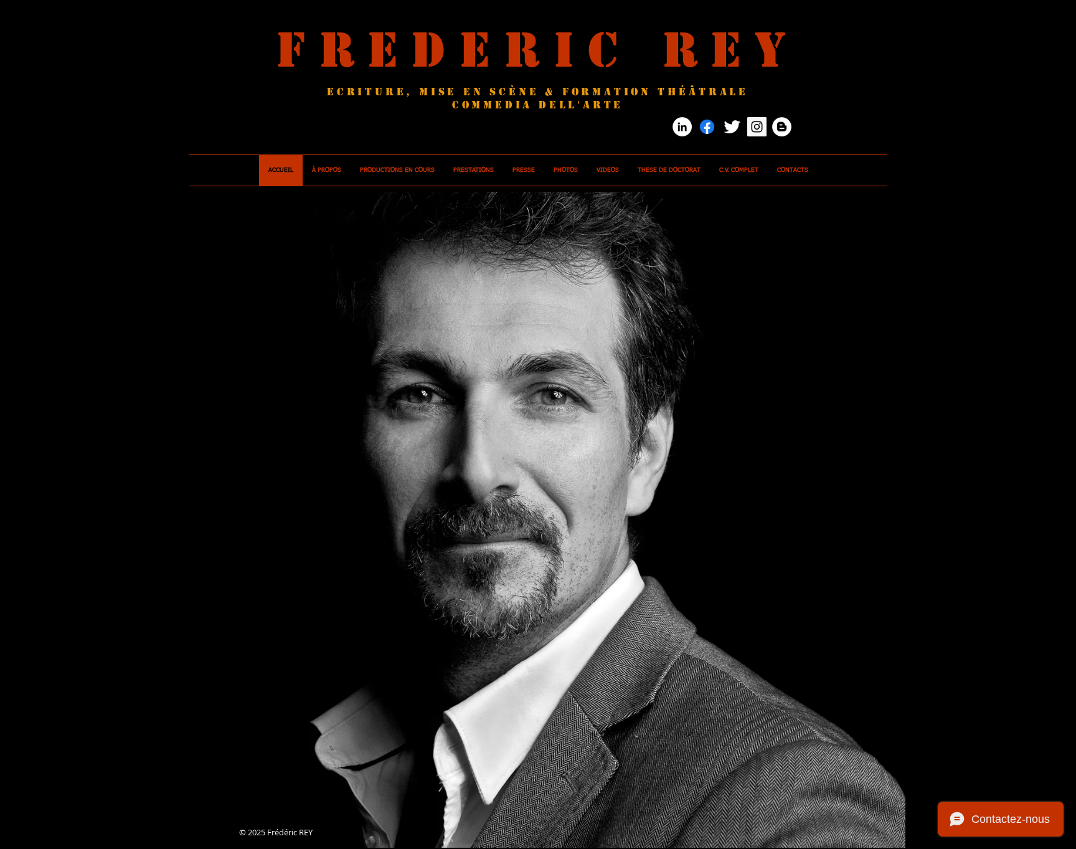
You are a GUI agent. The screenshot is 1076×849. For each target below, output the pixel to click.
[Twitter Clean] (732, 126)
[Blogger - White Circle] (781, 126)
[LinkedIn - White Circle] (682, 126)
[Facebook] (707, 126)
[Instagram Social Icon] (757, 126)
